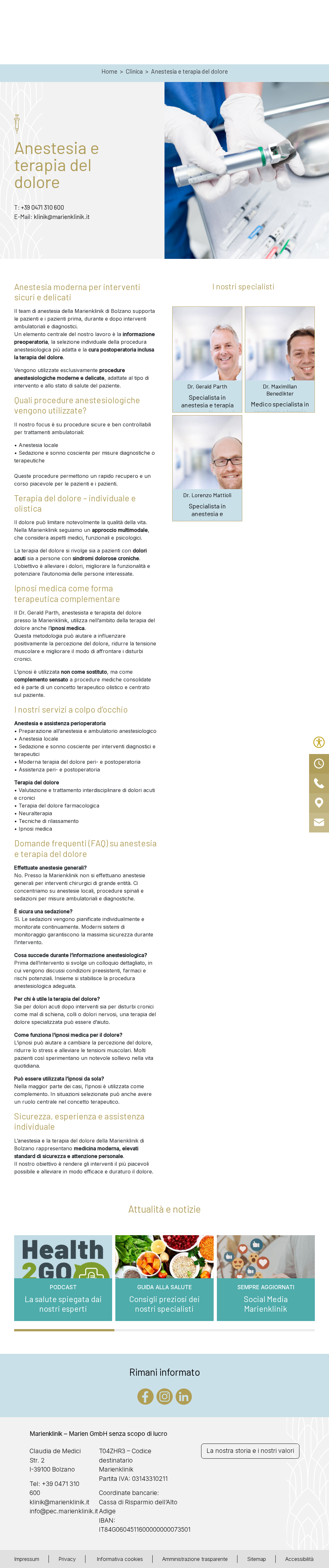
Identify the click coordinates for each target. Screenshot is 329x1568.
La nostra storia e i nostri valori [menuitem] (250, 1450)
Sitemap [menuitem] (256, 1559)
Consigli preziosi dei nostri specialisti (164, 1303)
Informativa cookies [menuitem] (119, 1559)
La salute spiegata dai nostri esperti (63, 1303)
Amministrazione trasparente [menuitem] (195, 1559)
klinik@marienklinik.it (62, 216)
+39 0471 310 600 (42, 207)
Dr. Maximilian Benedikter (280, 390)
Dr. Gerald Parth (207, 386)
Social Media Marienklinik (266, 1303)
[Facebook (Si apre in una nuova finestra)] (145, 1396)
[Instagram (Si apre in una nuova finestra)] (164, 1396)
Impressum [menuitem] (26, 1559)
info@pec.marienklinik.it (64, 1511)
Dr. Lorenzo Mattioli (207, 495)
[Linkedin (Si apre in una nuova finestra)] (183, 1396)
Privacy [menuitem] (67, 1559)
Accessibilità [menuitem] (299, 1559)
